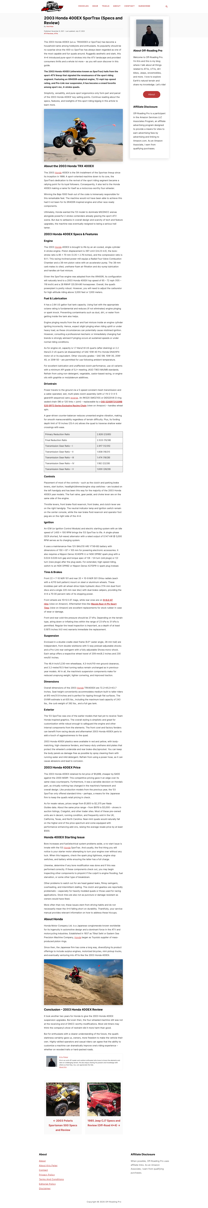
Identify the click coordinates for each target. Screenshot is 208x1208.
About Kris (63, 1067)
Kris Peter (50, 26)
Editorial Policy (47, 1184)
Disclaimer (45, 1188)
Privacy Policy (47, 1174)
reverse (74, 397)
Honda (58, 172)
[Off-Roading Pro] (52, 6)
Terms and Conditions (51, 1179)
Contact (43, 1170)
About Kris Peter (48, 1165)
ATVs (56, 33)
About (151, 94)
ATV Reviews (48, 33)
